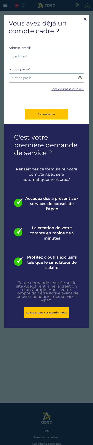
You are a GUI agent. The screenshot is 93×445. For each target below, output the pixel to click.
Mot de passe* (19, 69)
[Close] (85, 19)
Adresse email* (20, 48)
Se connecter (46, 114)
